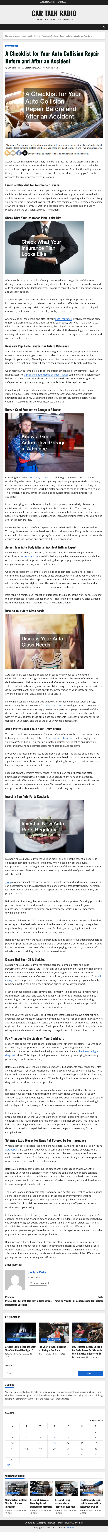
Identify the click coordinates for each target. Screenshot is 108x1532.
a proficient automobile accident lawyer (46, 374)
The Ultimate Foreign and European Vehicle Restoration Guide (90, 1503)
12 (40, 1443)
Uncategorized (12, 46)
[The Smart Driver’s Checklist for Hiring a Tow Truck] (54, 1333)
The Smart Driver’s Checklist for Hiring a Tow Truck (52, 1348)
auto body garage (38, 477)
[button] (5, 27)
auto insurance (63, 318)
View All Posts (38, 1283)
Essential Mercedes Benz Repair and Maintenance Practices (41, 1503)
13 (54, 1443)
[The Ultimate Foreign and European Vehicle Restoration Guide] (91, 1488)
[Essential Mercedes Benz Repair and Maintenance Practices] (41, 1488)
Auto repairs (88, 1493)
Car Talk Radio (54, 13)
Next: (79, 1298)
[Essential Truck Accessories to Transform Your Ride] (66, 1488)
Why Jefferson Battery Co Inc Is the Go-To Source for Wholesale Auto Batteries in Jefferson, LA (87, 1350)
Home (43, 1340)
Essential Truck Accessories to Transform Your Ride (65, 1503)
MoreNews (63, 1522)
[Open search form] (104, 26)
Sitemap (71, 1527)
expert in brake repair (61, 738)
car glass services (51, 705)
